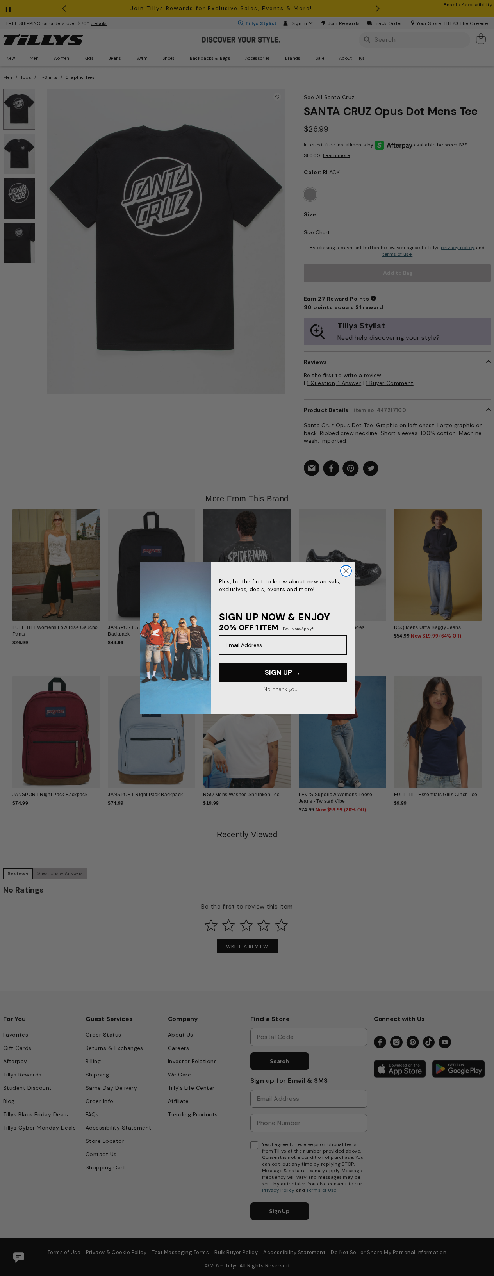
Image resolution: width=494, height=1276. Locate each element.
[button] (486, 562)
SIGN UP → (283, 672)
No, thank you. (281, 689)
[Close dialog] (346, 570)
